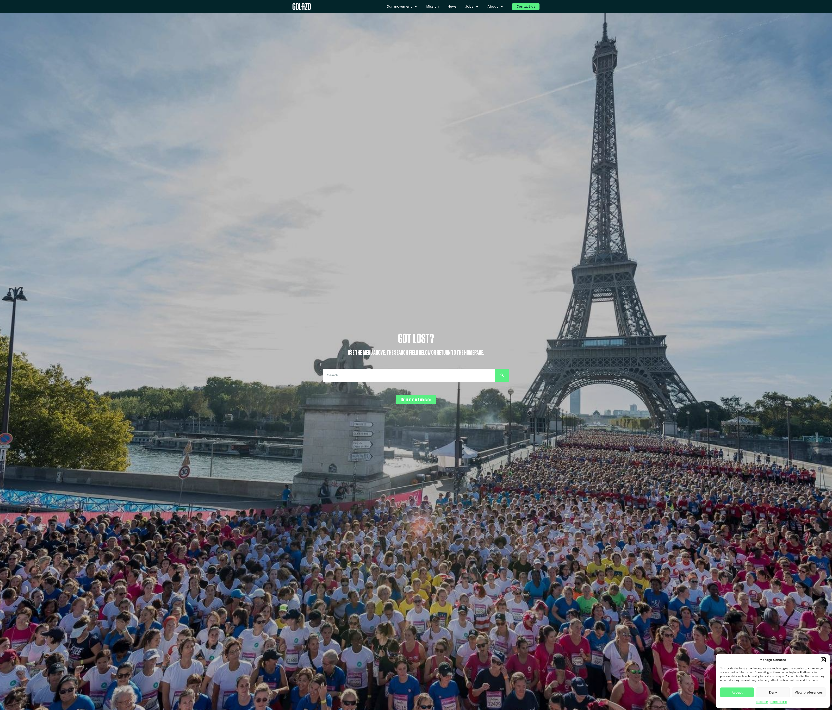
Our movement (399, 6)
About (493, 6)
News (452, 6)
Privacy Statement (778, 702)
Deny (773, 692)
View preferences (809, 692)
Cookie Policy (762, 702)
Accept (737, 692)
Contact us (526, 6)
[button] (823, 660)
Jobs (469, 6)
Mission (432, 6)
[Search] (502, 375)
